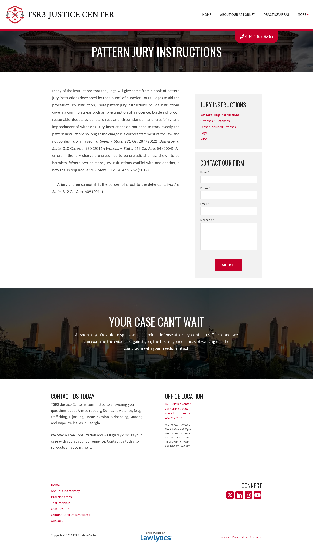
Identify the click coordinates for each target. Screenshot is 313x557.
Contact (57, 520)
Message (207, 220)
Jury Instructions (223, 104)
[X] (230, 495)
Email (204, 204)
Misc (203, 139)
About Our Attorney (237, 14)
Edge (204, 133)
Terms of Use (223, 536)
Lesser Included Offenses (218, 127)
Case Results (60, 509)
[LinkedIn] (239, 495)
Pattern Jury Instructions (220, 115)
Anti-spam (255, 536)
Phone (205, 188)
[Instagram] (248, 495)
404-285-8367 (259, 36)
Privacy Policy (239, 536)
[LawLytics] (156, 537)
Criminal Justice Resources (70, 515)
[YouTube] (257, 495)
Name (205, 172)
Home (206, 14)
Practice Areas (276, 14)
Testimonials (60, 503)
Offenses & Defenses (215, 121)
